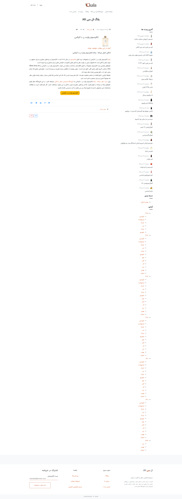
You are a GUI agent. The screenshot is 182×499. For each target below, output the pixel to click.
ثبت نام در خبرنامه (40, 485)
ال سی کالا (89, 30)
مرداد (142, 229)
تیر (143, 226)
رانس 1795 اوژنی (147, 87)
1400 (146, 399)
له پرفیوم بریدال (148, 95)
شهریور (142, 232)
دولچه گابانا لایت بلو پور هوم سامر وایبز (140, 55)
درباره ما (80, 11)
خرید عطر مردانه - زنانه (100, 81)
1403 (146, 276)
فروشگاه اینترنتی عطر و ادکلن (64, 81)
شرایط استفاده (75, 481)
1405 (146, 213)
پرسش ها (75, 476)
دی (143, 267)
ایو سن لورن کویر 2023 (145, 63)
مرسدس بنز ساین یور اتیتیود (144, 119)
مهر (143, 257)
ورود (40, 5)
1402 (146, 317)
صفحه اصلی (108, 11)
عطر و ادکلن (144, 202)
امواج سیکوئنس (148, 71)
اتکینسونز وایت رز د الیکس (86, 37)
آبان (143, 260)
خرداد (142, 222)
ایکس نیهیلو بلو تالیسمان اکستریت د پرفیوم (139, 111)
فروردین (141, 216)
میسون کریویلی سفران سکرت (143, 39)
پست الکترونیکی (53, 476)
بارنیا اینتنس (149, 191)
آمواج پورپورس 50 (147, 183)
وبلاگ (87, 11)
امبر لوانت (150, 159)
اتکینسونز (73, 59)
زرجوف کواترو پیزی (147, 79)
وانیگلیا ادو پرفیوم (147, 103)
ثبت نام (33, 5)
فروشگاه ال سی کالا (97, 11)
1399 (146, 440)
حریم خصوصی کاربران (75, 487)
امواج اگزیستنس (147, 135)
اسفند (142, 273)
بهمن (142, 270)
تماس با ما (73, 11)
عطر (109, 59)
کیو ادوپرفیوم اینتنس (146, 175)
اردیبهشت (141, 219)
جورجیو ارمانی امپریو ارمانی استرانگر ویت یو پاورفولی (137, 143)
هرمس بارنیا (149, 151)
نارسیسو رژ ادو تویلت (146, 167)
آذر (143, 264)
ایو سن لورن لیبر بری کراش (144, 47)
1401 (147, 358)
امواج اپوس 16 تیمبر (146, 127)
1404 (146, 235)
